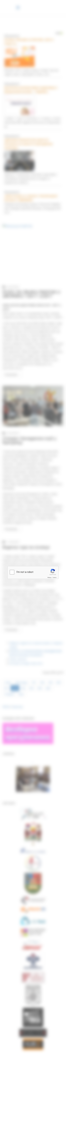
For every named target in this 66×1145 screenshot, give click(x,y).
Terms (54, 577)
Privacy (49, 577)
